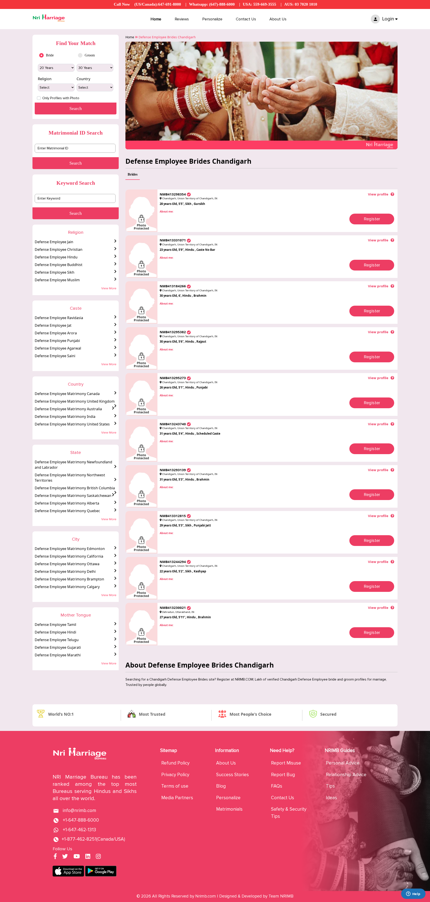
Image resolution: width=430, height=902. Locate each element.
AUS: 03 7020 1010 (300, 4)
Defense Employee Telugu (57, 639)
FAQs (276, 786)
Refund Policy (175, 763)
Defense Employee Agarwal (58, 348)
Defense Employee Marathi (58, 655)
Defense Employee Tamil (55, 624)
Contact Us (246, 19)
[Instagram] (98, 857)
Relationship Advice (346, 774)
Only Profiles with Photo (60, 98)
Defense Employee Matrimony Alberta (67, 503)
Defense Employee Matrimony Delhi (65, 571)
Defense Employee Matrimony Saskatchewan (73, 495)
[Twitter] (65, 857)
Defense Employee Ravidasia (59, 317)
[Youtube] (76, 857)
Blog (221, 786)
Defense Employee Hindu (56, 257)
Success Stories (232, 774)
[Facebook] (55, 857)
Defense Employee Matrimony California (69, 556)
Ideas (331, 798)
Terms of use (174, 786)
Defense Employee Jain (54, 241)
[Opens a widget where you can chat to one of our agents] (413, 894)
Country (83, 78)
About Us (277, 19)
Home (155, 19)
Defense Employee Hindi (55, 632)
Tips (330, 786)
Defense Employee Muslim (57, 279)
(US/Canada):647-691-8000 (157, 4)
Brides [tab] (133, 174)
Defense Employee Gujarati (58, 647)
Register (372, 219)
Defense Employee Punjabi (57, 340)
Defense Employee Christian (58, 249)
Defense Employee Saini (55, 355)
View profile (378, 194)
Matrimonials (229, 809)
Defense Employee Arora (56, 333)
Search (75, 163)
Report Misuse (286, 763)
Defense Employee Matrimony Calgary (67, 586)
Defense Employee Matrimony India (65, 416)
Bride (50, 55)
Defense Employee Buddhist (58, 264)
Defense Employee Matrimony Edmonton (70, 548)
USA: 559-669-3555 (259, 4)
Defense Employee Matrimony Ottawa (67, 563)
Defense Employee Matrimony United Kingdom (75, 401)
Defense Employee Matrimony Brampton (69, 579)
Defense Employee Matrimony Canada (67, 393)
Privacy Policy (175, 774)
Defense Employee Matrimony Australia (68, 408)
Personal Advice (342, 763)
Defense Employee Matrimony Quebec (67, 510)
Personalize (212, 19)
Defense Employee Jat (53, 325)
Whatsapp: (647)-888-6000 (212, 4)
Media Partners (177, 798)
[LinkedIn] (87, 857)
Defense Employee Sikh (54, 272)
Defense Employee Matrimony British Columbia (75, 487)
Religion (45, 78)
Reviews (182, 19)
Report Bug (283, 774)
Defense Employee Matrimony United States (72, 424)
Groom (90, 55)
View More (108, 288)
